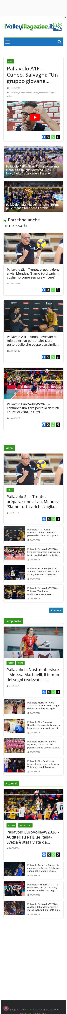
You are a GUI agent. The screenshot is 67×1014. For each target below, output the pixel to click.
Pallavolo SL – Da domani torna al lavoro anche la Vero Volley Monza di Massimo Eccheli (43, 764)
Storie (20, 663)
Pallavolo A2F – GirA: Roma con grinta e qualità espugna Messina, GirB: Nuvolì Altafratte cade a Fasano (32, 169)
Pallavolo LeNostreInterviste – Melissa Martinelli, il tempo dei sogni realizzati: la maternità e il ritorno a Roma (33, 674)
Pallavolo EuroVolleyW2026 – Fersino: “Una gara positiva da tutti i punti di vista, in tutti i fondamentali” (33, 410)
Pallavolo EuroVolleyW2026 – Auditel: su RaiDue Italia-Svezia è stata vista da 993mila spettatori (33, 837)
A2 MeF (10, 663)
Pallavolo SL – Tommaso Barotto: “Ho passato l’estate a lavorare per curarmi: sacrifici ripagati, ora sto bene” (43, 725)
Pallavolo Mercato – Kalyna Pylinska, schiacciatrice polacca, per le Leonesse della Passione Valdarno (43, 744)
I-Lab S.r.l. (32, 1009)
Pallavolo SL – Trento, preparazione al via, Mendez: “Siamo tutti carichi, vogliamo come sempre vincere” (33, 273)
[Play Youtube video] (35, 117)
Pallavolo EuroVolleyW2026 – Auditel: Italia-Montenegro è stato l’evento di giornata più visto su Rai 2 (43, 907)
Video (10, 61)
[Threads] (58, 137)
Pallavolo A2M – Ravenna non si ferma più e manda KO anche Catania (33, 206)
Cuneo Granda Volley (28, 92)
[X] (48, 137)
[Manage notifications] (5, 1008)
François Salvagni (47, 92)
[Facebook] (44, 137)
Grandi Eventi (25, 825)
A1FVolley (13, 92)
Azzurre (11, 825)
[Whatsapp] (53, 137)
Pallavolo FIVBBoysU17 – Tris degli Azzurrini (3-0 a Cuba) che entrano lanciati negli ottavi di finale (42, 887)
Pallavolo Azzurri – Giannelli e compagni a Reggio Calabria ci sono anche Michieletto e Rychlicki (43, 868)
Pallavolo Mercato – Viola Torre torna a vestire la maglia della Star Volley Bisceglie (43, 705)
